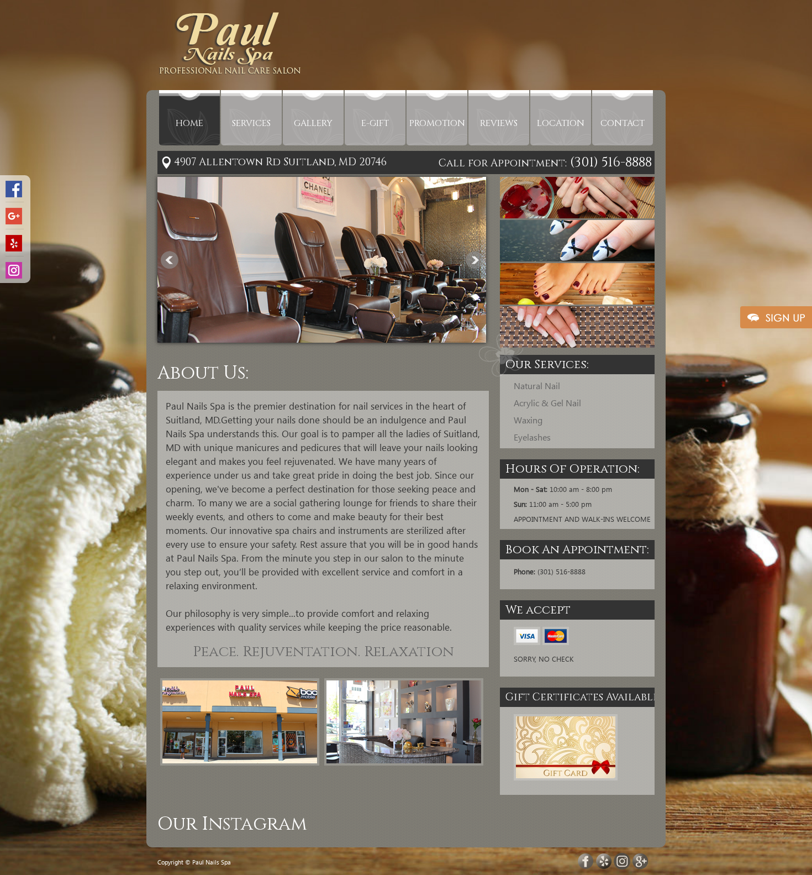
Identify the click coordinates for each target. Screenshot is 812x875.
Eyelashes (532, 437)
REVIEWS (499, 123)
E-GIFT (375, 123)
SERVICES (251, 123)
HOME (189, 123)
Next (474, 260)
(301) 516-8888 (609, 162)
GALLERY (313, 123)
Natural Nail (537, 385)
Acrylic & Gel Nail (547, 402)
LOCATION (560, 123)
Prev (169, 260)
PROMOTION (437, 123)
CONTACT (622, 123)
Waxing (528, 420)
